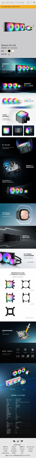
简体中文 (5, 447)
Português (14, 451)
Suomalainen (5, 453)
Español (14, 449)
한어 (22, 453)
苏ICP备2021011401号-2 (23, 455)
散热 (6, 6)
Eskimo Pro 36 (16, 6)
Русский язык (30, 447)
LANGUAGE (17, 445)
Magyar (30, 451)
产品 (2, 6)
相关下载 (4, 54)
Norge (5, 451)
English (14, 447)
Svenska (30, 449)
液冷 (9, 6)
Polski (22, 451)
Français (22, 449)
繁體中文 (22, 447)
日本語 (14, 453)
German (5, 449)
